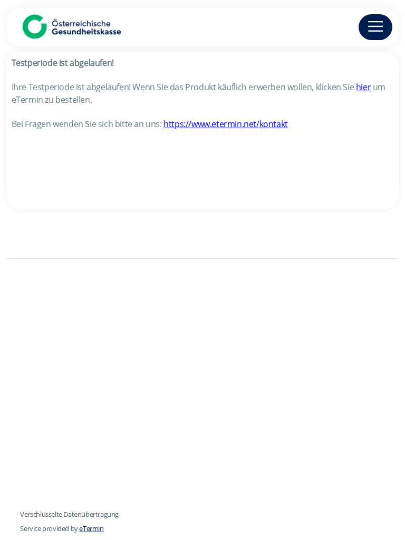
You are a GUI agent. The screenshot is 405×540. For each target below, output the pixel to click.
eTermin (91, 528)
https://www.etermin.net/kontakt (225, 124)
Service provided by (61, 528)
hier (363, 87)
